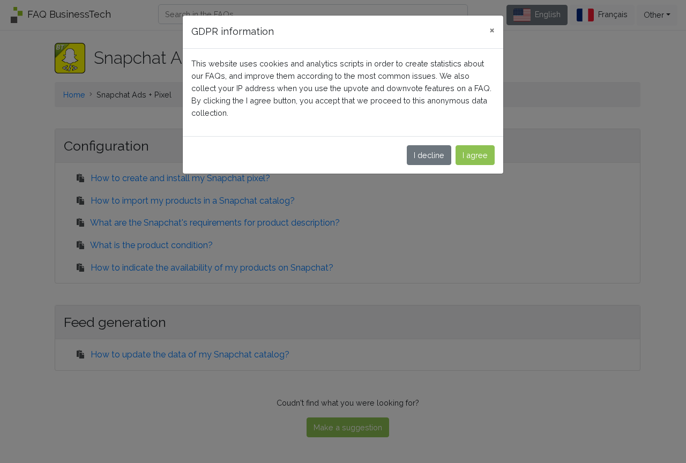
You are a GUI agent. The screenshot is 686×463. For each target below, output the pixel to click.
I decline (429, 155)
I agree (475, 155)
